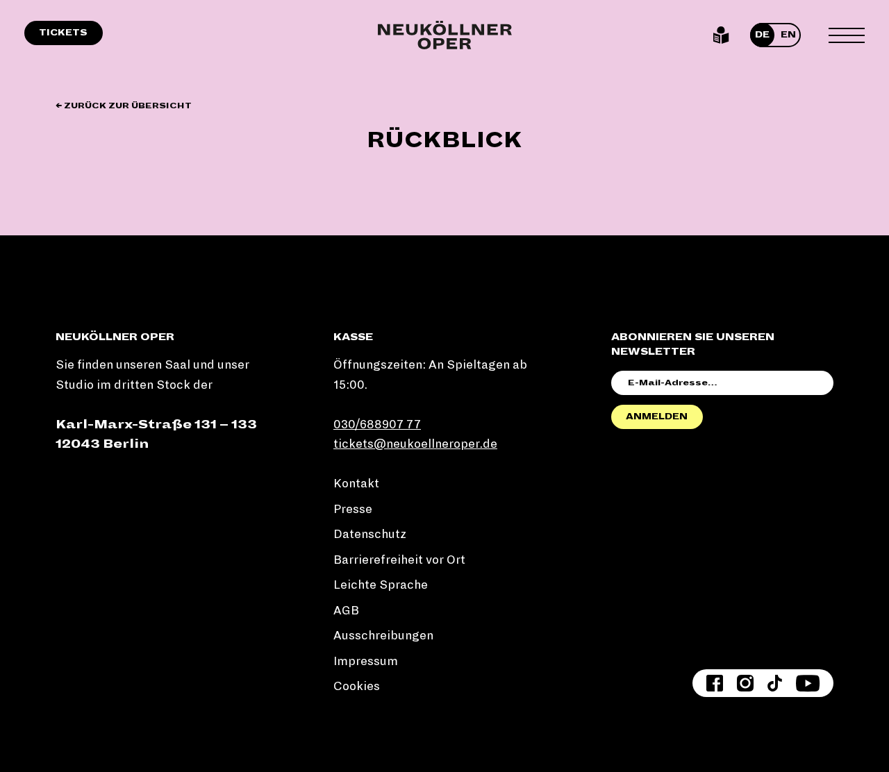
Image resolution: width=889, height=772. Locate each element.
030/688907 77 (377, 424)
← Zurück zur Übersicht (124, 105)
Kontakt (356, 483)
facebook (714, 683)
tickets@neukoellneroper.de (415, 444)
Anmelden (657, 416)
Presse (352, 509)
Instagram (745, 683)
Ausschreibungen (383, 635)
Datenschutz (369, 534)
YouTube (808, 683)
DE (762, 35)
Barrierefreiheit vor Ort (399, 560)
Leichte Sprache (721, 35)
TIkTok (774, 683)
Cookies (356, 686)
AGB (346, 610)
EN (788, 35)
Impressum (365, 661)
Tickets (63, 32)
